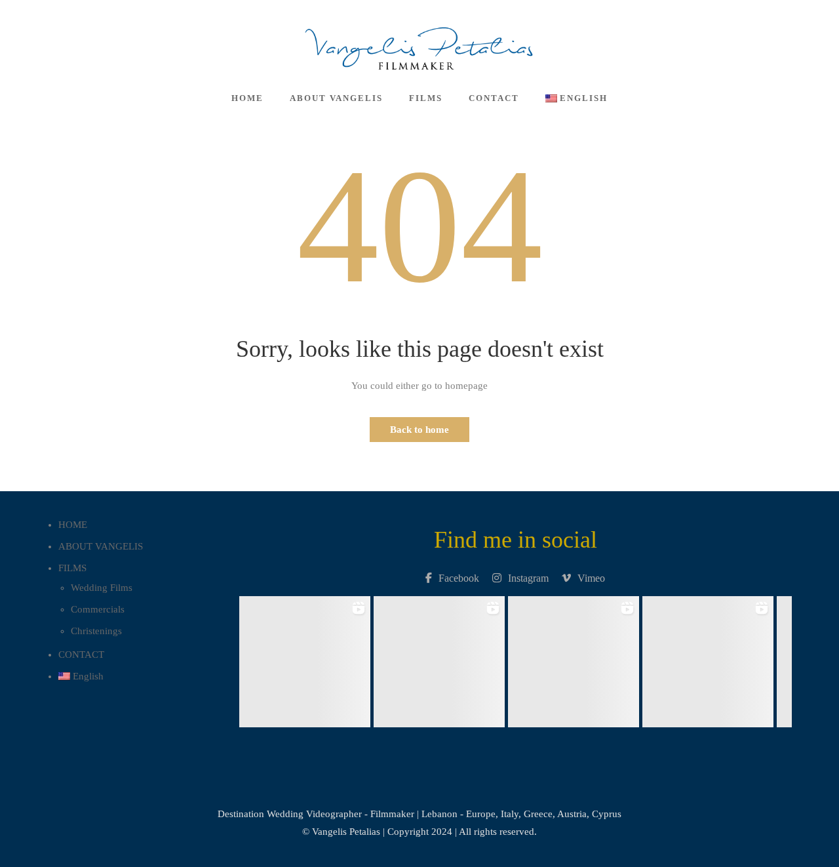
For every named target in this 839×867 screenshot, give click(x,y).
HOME (247, 98)
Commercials (98, 609)
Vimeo (591, 578)
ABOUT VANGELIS (336, 98)
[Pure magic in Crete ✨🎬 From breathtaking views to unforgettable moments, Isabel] (304, 658)
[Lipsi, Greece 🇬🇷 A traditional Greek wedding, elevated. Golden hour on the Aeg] (439, 658)
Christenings (96, 631)
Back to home (419, 429)
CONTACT (494, 98)
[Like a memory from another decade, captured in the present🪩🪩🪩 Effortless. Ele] (708, 658)
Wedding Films (101, 587)
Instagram (528, 578)
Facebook (459, 578)
